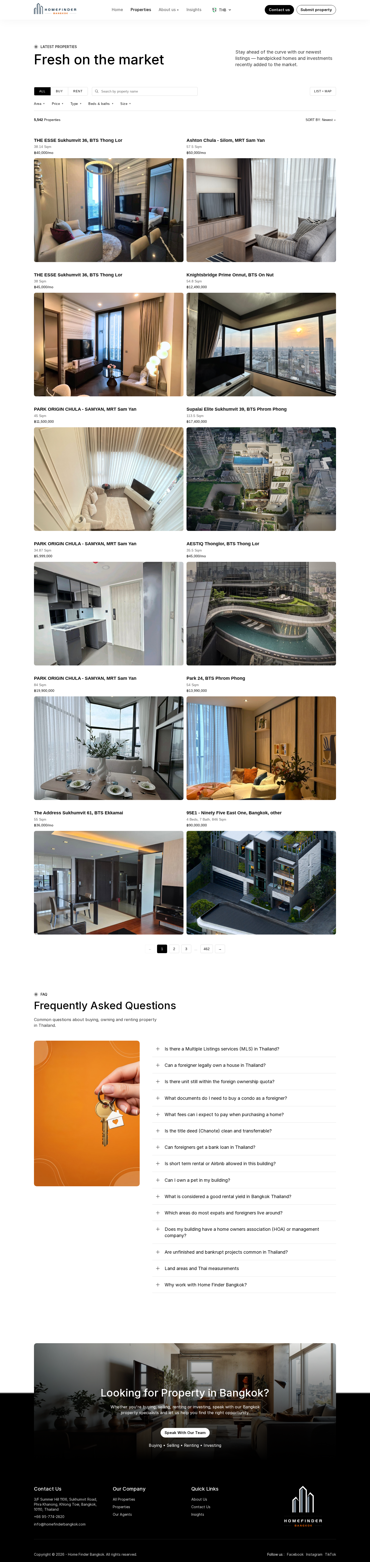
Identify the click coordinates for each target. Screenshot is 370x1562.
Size (125, 104)
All (42, 91)
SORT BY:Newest (321, 120)
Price (58, 104)
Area (39, 104)
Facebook (295, 1554)
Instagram (314, 1554)
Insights (197, 1514)
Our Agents (122, 1514)
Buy (59, 91)
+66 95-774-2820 (49, 1516)
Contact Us (200, 1507)
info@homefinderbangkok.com (60, 1524)
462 (207, 949)
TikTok (330, 1554)
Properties (121, 1507)
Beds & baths (101, 104)
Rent (78, 91)
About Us (199, 1499)
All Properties (124, 1499)
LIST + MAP (323, 91)
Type (76, 104)
